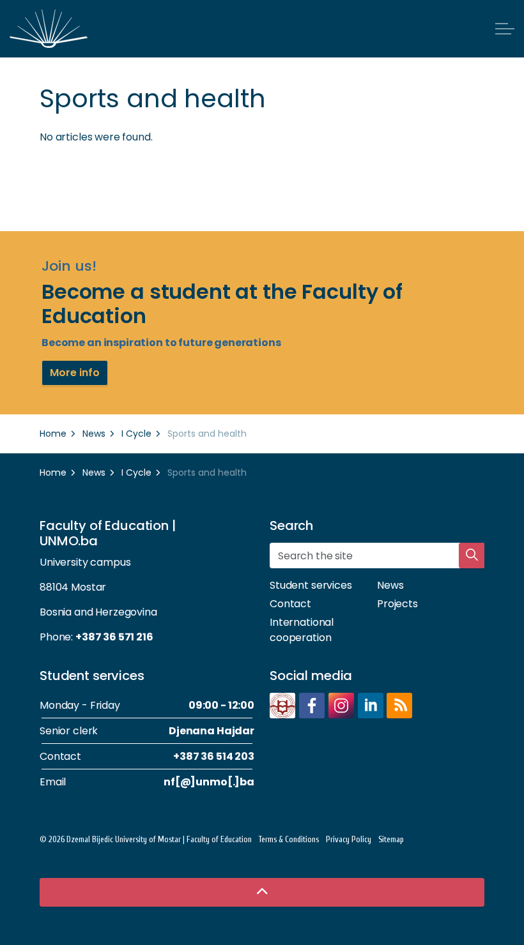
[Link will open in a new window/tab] (282, 705)
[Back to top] (262, 892)
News (390, 585)
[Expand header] (505, 28)
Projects (397, 603)
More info (75, 372)
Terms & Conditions (289, 839)
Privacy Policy (348, 839)
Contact (290, 603)
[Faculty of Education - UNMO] (49, 29)
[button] (471, 555)
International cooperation (302, 630)
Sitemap (391, 839)
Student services (311, 585)
